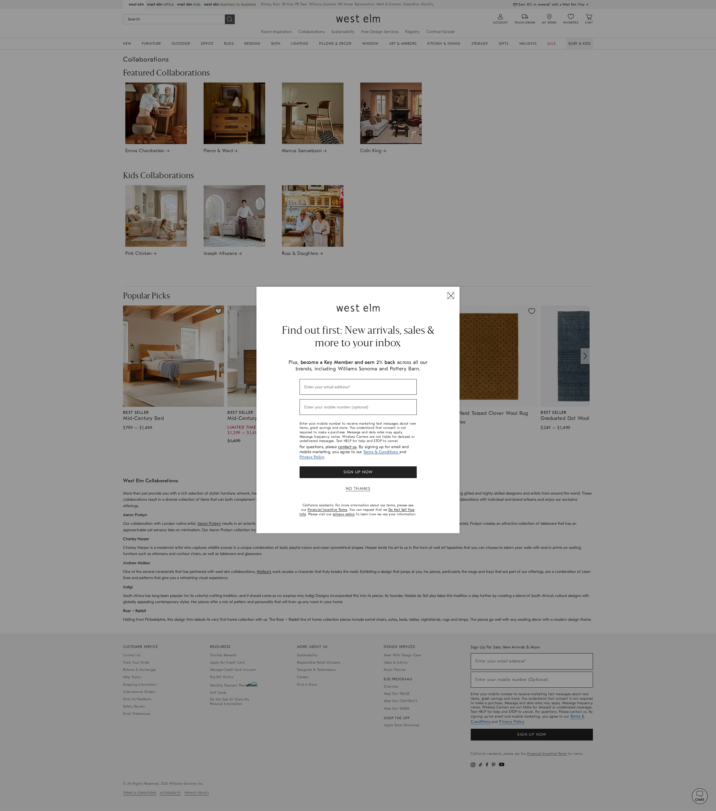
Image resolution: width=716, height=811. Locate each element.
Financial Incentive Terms (327, 510)
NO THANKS (358, 488)
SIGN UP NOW (358, 472)
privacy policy (344, 514)
